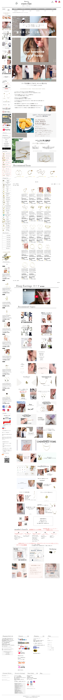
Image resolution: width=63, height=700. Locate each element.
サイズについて (49, 642)
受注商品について (50, 640)
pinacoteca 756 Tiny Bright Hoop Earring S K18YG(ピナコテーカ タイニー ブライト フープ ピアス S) (40, 196)
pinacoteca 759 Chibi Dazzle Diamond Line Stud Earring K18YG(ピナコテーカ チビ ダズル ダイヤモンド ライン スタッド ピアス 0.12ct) (6, 371)
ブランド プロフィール (30, 686)
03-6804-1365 (30, 679)
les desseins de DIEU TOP (16, 12)
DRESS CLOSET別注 (6, 453)
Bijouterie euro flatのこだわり (31, 688)
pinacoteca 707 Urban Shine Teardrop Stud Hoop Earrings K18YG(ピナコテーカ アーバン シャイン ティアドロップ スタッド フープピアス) (47, 214)
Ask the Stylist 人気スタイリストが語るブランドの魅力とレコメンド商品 (7, 450)
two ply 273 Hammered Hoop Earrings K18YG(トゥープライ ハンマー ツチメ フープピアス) (32, 213)
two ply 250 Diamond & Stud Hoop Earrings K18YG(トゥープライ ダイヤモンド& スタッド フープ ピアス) (47, 233)
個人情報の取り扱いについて (27, 696)
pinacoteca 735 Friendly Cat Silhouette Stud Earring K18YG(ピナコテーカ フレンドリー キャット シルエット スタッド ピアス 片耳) (6, 290)
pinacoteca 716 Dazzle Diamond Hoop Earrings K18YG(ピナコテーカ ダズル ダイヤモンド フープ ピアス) (40, 213)
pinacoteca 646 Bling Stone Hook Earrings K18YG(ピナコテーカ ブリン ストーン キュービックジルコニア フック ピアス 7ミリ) (6, 385)
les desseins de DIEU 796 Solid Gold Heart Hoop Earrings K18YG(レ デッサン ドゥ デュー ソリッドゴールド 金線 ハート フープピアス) (25, 214)
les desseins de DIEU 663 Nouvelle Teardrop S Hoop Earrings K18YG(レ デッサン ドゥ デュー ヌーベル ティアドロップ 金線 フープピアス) (25, 234)
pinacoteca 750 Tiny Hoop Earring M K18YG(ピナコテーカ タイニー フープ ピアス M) (25, 196)
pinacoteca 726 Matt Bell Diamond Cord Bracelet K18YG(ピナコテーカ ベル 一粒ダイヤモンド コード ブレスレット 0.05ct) (6, 276)
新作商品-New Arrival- (6, 441)
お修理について (49, 644)
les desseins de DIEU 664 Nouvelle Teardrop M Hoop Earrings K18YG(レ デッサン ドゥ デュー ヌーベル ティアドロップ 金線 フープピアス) (32, 234)
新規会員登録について (5, 675)
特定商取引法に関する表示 (36, 696)
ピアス (22, 12)
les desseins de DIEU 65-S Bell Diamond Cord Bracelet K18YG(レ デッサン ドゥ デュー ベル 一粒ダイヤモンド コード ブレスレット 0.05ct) (6, 344)
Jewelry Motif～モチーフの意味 (7, 448)
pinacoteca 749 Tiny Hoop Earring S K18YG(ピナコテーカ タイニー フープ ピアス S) (32, 196)
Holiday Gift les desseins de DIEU (7, 446)
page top (58, 282)
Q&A (48, 638)
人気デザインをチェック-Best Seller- (7, 444)
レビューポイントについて (6, 677)
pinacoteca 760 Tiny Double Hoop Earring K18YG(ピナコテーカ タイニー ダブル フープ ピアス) (25, 252)
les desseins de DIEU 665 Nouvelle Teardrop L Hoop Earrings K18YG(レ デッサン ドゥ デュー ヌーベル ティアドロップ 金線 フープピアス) (40, 234)
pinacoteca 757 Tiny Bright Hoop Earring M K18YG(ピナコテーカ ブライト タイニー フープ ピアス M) (47, 196)
